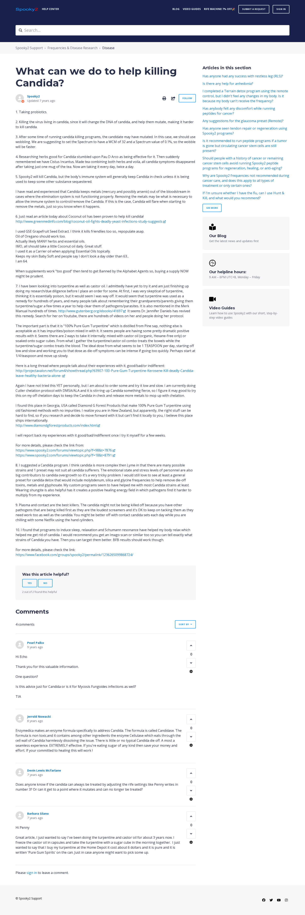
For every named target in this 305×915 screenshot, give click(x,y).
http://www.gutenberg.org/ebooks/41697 (90, 311)
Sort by (184, 624)
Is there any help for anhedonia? (228, 83)
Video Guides (192, 9)
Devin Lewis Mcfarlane (44, 770)
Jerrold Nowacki (39, 716)
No (45, 583)
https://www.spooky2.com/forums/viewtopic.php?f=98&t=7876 (64, 450)
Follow (187, 98)
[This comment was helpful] (191, 645)
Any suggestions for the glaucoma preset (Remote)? (243, 121)
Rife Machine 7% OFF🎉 (219, 9)
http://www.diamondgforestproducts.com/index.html (56, 425)
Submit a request (254, 9)
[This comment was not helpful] (191, 663)
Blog (175, 9)
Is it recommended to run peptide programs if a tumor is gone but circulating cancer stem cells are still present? (245, 145)
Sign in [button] (281, 9)
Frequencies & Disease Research (73, 48)
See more (212, 207)
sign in (32, 872)
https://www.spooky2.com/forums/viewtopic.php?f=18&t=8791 (64, 455)
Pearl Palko (35, 643)
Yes (30, 583)
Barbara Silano (38, 813)
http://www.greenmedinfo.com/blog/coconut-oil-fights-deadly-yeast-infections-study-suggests (89, 221)
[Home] (27, 9)
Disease (108, 48)
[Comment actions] (191, 671)
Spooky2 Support (29, 48)
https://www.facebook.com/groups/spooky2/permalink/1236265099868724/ (74, 554)
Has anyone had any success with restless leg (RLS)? (243, 76)
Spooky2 (33, 96)
